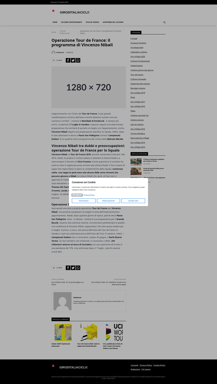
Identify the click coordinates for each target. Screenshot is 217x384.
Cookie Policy (77, 195)
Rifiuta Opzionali (108, 201)
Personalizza (83, 201)
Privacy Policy (89, 195)
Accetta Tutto (133, 201)
